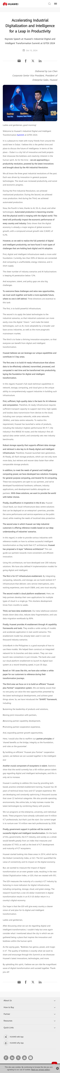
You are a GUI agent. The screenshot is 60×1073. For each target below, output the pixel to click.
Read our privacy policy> (40, 1070)
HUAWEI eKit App (16, 1037)
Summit (20, 135)
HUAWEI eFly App (17, 1043)
